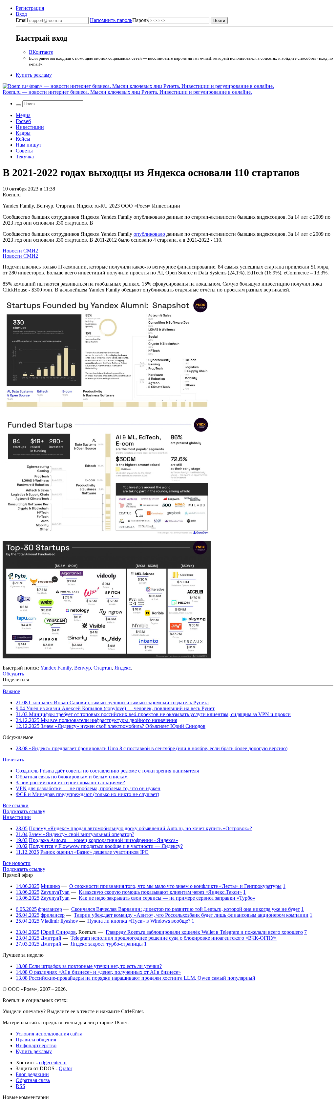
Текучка (25, 156)
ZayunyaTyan (55, 892)
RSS (20, 1086)
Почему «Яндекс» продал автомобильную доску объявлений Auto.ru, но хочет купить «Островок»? (140, 828)
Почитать (13, 759)
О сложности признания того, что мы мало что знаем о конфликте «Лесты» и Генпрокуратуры (175, 886)
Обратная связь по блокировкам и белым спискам (72, 776)
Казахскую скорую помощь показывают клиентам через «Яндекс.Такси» (160, 892)
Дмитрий (51, 938)
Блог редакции (32, 1074)
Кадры (23, 133)
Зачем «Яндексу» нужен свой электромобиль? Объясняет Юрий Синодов (110, 726)
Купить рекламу (34, 75)
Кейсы (23, 139)
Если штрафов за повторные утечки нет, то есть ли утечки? (89, 966)
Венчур (82, 668)
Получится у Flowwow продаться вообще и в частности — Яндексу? (106, 846)
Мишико (50, 886)
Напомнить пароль (111, 20)
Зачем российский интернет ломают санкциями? (70, 782)
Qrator (65, 1068)
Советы (24, 150)
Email (22, 20)
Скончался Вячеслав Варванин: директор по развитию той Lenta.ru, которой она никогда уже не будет (185, 909)
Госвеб (23, 121)
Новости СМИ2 (20, 250)
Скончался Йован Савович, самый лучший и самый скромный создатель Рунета (112, 702)
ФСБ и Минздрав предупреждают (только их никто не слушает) (87, 794)
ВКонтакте (41, 52)
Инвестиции (30, 127)
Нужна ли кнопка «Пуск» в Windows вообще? (138, 921)
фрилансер (50, 909)
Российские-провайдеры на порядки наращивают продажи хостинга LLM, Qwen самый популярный (135, 978)
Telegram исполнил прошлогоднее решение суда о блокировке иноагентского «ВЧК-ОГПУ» (174, 938)
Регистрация (30, 8)
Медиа (23, 115)
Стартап (103, 668)
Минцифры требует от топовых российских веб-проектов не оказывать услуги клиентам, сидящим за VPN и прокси (153, 714)
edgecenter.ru (53, 1062)
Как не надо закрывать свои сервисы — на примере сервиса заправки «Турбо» (167, 898)
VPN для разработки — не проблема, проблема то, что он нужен (88, 788)
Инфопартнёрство (36, 1045)
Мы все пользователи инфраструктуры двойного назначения (96, 720)
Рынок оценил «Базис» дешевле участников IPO (94, 852)
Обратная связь (33, 1080)
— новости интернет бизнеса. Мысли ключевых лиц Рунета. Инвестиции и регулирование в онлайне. (127, 92)
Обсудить (13, 673)
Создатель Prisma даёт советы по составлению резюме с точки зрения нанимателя (107, 770)
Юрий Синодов (58, 932)
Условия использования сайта (49, 1033)
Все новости (17, 863)
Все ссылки (16, 805)
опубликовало (149, 234)
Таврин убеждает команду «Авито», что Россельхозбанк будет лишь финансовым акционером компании (191, 915)
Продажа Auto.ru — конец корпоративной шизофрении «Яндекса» (103, 840)
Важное (11, 691)
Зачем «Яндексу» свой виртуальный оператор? (81, 834)
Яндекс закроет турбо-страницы (107, 944)
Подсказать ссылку (24, 811)
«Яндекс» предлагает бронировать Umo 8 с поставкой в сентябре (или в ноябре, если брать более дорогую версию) (151, 748)
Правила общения (36, 1039)
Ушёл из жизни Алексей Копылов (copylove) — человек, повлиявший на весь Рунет (115, 708)
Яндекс (123, 668)
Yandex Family (56, 668)
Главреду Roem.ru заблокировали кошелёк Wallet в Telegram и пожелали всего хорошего (204, 932)
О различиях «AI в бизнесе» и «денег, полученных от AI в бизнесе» (98, 972)
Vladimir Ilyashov (59, 921)
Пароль (119, 20)
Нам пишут (28, 145)
